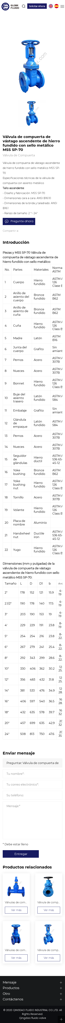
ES (56, 6)
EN (51, 6)
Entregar (20, 854)
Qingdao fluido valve (32, 1018)
